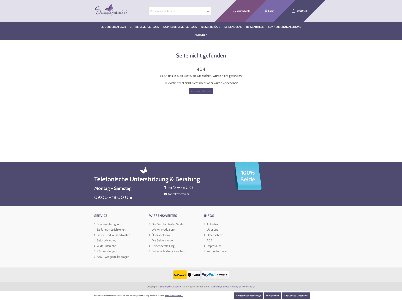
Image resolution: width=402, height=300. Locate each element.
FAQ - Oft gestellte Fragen (112, 257)
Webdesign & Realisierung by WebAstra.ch (233, 286)
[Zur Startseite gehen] (111, 10)
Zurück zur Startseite (201, 91)
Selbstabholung (106, 240)
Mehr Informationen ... (174, 295)
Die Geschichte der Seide (167, 224)
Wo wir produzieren (163, 229)
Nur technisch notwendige (248, 295)
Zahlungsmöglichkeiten (111, 229)
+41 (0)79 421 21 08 (180, 188)
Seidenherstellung (162, 246)
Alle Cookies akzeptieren (296, 295)
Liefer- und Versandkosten (113, 235)
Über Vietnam (160, 235)
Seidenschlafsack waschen (168, 251)
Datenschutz (214, 235)
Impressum (213, 246)
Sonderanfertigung (108, 224)
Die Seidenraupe (162, 240)
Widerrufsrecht (106, 246)
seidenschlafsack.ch (170, 286)
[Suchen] (207, 11)
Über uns (212, 229)
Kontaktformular (178, 194)
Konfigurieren (272, 295)
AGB (209, 240)
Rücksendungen (106, 251)
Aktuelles (212, 224)
